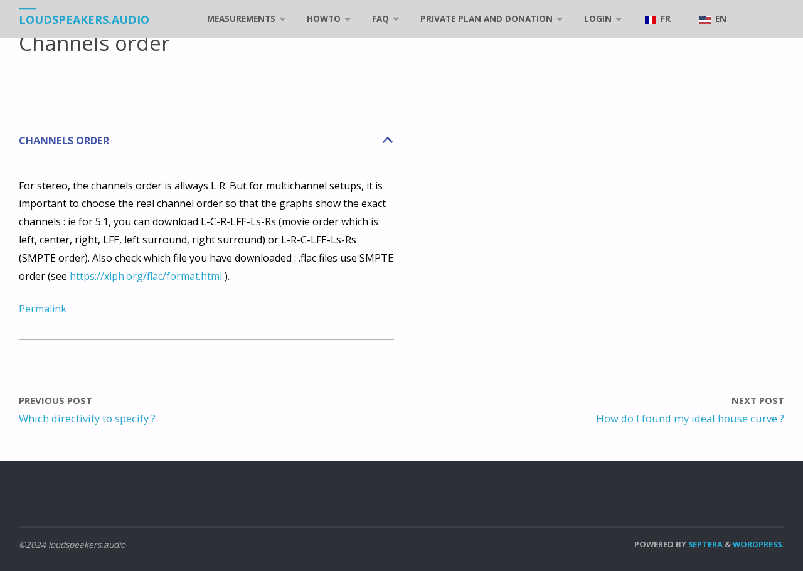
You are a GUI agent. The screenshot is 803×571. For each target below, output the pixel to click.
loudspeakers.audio (84, 19)
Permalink (42, 309)
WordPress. (758, 544)
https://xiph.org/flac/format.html (146, 276)
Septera (704, 544)
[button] (206, 140)
